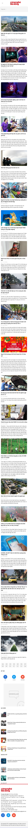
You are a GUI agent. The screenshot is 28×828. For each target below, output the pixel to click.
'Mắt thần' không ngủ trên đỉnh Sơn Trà (10, 167)
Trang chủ (3, 9)
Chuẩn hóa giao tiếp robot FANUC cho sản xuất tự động (14, 422)
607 (25, 664)
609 (6, 666)
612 (17, 666)
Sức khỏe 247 (4, 783)
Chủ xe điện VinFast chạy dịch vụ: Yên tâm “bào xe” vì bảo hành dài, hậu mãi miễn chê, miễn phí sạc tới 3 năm (14, 588)
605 (17, 664)
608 (2, 666)
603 (6, 664)
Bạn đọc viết (4, 754)
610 (10, 666)
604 (14, 664)
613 (21, 666)
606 (21, 664)
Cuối (25, 666)
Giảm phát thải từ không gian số (8, 653)
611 (14, 666)
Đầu (3, 664)
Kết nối (3, 671)
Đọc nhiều (3, 708)
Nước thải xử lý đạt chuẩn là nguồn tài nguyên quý (13, 496)
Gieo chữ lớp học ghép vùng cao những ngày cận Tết (13, 622)
